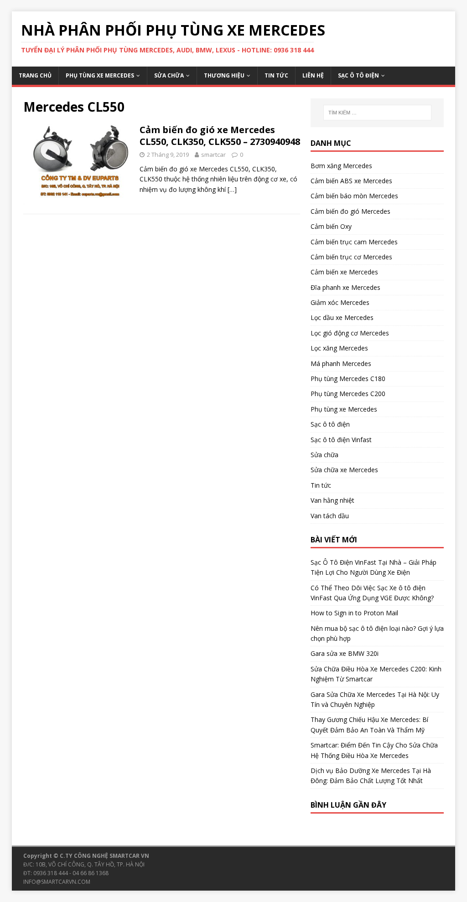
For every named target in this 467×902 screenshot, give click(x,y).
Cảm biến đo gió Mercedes (350, 211)
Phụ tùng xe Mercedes (100, 75)
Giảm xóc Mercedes (340, 302)
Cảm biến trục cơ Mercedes (351, 257)
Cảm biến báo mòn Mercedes (354, 195)
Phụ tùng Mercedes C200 (348, 393)
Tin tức (276, 75)
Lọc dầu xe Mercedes (342, 317)
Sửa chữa (169, 75)
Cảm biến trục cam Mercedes (354, 241)
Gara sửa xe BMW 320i (345, 653)
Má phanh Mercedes (341, 363)
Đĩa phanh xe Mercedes (345, 287)
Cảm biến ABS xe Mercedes (351, 180)
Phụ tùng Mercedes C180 (348, 378)
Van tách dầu (330, 515)
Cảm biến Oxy (331, 226)
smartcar (213, 154)
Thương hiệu (224, 75)
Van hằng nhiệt (332, 500)
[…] (232, 189)
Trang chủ (35, 75)
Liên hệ (313, 75)
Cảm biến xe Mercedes (344, 272)
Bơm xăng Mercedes (341, 165)
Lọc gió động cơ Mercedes (350, 333)
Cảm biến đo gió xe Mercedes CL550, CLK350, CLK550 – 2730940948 (220, 136)
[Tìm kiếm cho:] (377, 112)
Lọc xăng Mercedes (339, 348)
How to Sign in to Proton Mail (354, 612)
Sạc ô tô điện (358, 75)
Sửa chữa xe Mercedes (344, 469)
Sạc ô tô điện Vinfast (341, 439)
